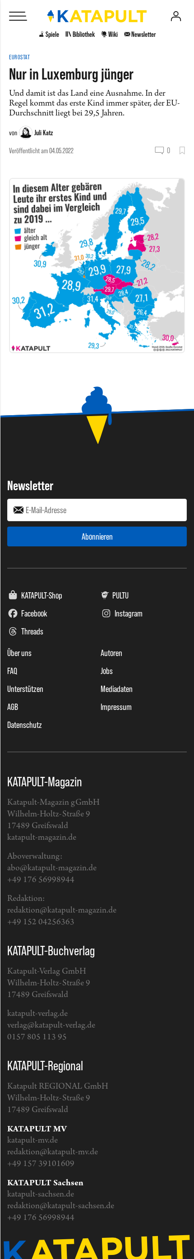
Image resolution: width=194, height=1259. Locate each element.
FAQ (12, 671)
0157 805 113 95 (37, 1037)
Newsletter (30, 485)
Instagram (129, 613)
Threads (32, 631)
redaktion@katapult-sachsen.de (60, 1206)
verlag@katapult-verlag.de (51, 1025)
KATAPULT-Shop (41, 595)
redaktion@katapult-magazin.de (61, 910)
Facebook (34, 613)
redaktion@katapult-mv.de (52, 1152)
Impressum (116, 707)
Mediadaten (117, 689)
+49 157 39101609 (40, 1164)
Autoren (111, 653)
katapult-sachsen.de (40, 1194)
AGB (12, 707)
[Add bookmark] (182, 150)
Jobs (107, 671)
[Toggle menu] (18, 16)
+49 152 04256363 (40, 922)
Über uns (19, 653)
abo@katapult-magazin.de (52, 868)
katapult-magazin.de (41, 837)
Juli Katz (43, 133)
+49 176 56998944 (40, 880)
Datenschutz (24, 725)
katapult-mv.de (32, 1140)
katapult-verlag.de (37, 1014)
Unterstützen (25, 689)
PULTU (120, 595)
